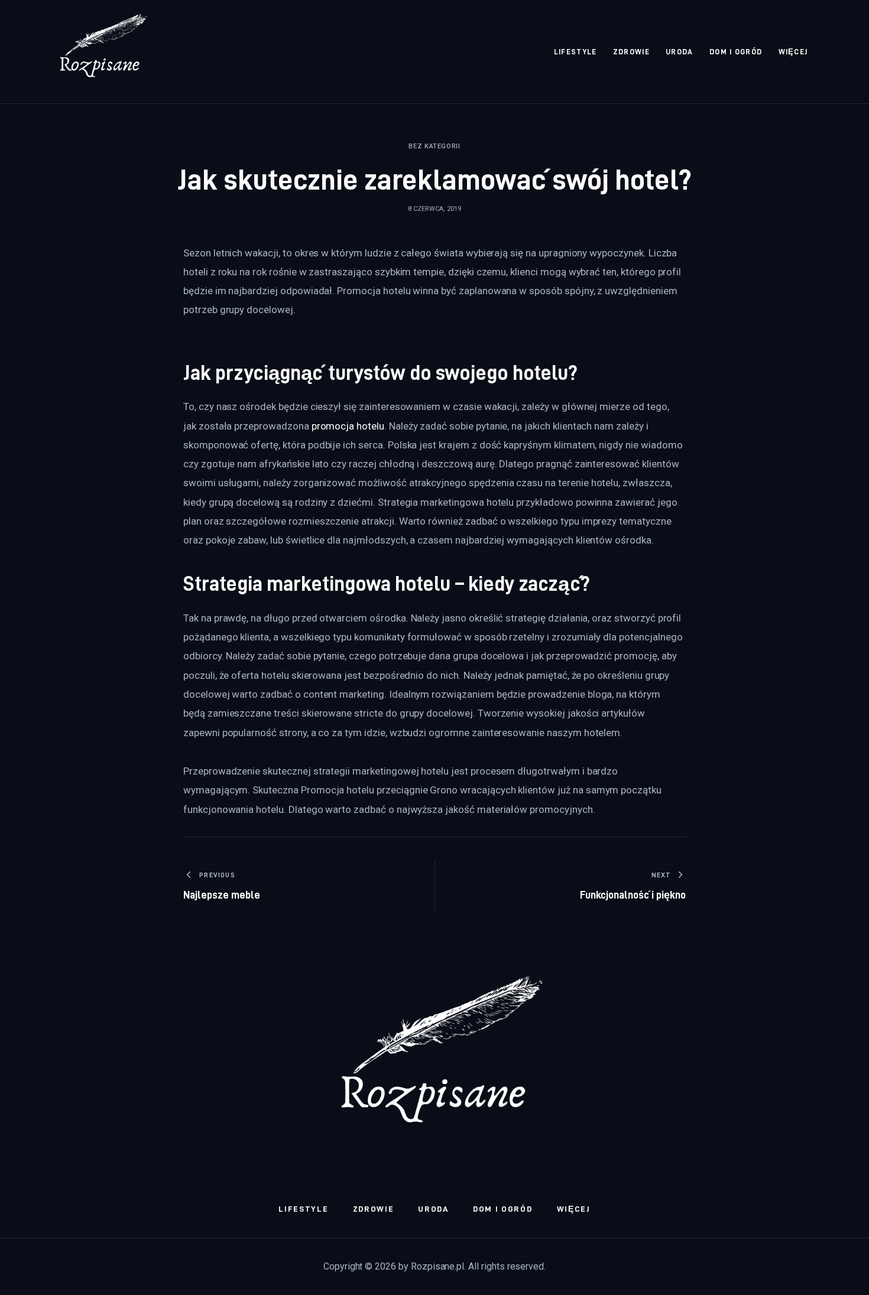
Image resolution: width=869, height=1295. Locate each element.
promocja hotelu (348, 426)
